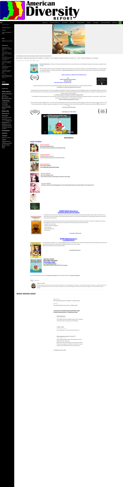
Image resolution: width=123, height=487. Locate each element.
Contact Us (115, 22)
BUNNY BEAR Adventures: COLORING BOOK (68, 239)
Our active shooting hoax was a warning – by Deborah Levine (65, 304)
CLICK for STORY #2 (45, 154)
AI (2, 95)
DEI (10, 107)
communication (4, 103)
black (5, 95)
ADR (1, 22)
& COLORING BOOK (49, 264)
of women (6, 130)
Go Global (95, 22)
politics (3, 137)
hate (9, 122)
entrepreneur (9, 119)
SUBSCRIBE (4, 30)
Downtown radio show (52, 275)
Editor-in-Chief (29, 60)
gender (11, 120)
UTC (11, 143)
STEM (3, 143)
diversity (5, 111)
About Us (45, 22)
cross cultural (5, 104)
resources (33, 293)
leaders (6, 127)
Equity (7, 120)
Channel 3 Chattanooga (75, 275)
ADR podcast (6, 91)
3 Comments (36, 60)
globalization (5, 122)
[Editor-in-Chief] (33, 285)
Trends (88, 22)
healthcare (4, 124)
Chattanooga (5, 100)
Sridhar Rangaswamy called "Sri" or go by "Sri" (66, 336)
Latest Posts (37, 280)
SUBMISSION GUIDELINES (6, 27)
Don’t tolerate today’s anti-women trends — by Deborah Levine (7, 53)
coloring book (26, 293)
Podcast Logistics (54, 22)
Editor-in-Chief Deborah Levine (6, 33)
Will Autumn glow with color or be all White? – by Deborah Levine (66, 300)
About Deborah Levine (21, 55)
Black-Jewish (5, 97)
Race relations (7, 137)
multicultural (4, 128)
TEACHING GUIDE (49, 262)
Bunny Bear (19, 293)
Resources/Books (105, 22)
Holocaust (9, 124)
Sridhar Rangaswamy (61, 316)
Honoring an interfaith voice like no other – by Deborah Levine (6, 62)
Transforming (80, 22)
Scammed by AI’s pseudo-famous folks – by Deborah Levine (6, 71)
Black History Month (7, 98)
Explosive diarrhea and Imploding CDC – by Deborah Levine (7, 48)
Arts (4, 95)
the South (7, 143)
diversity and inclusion (6, 117)
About (32, 280)
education (4, 119)
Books (27, 55)
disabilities (4, 108)
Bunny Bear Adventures (34, 55)
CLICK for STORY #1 (44, 144)
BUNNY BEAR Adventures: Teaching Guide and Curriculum (69, 211)
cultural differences (6, 106)
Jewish (3, 127)
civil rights (3, 101)
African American (7, 94)
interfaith (9, 125)
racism (4, 139)
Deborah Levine (5, 107)
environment (4, 120)
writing (3, 147)
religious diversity (6, 141)
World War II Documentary (45, 55)
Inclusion (64, 22)
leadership (10, 127)
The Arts (72, 22)
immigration (4, 125)
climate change (7, 101)
